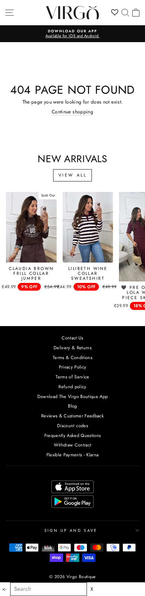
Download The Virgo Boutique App (72, 396)
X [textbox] (91, 589)
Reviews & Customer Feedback (72, 415)
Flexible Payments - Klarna (72, 454)
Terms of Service (72, 376)
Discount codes (72, 425)
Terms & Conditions (72, 357)
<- (4, 589)
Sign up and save (70, 530)
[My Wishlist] (115, 12)
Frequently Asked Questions (72, 435)
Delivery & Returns (72, 347)
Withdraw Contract (73, 445)
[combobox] (48, 589)
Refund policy (72, 386)
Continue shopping (72, 112)
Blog (72, 406)
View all (72, 175)
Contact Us (72, 338)
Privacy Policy (73, 367)
